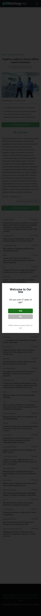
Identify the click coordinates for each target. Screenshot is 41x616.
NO (20, 317)
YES (20, 311)
